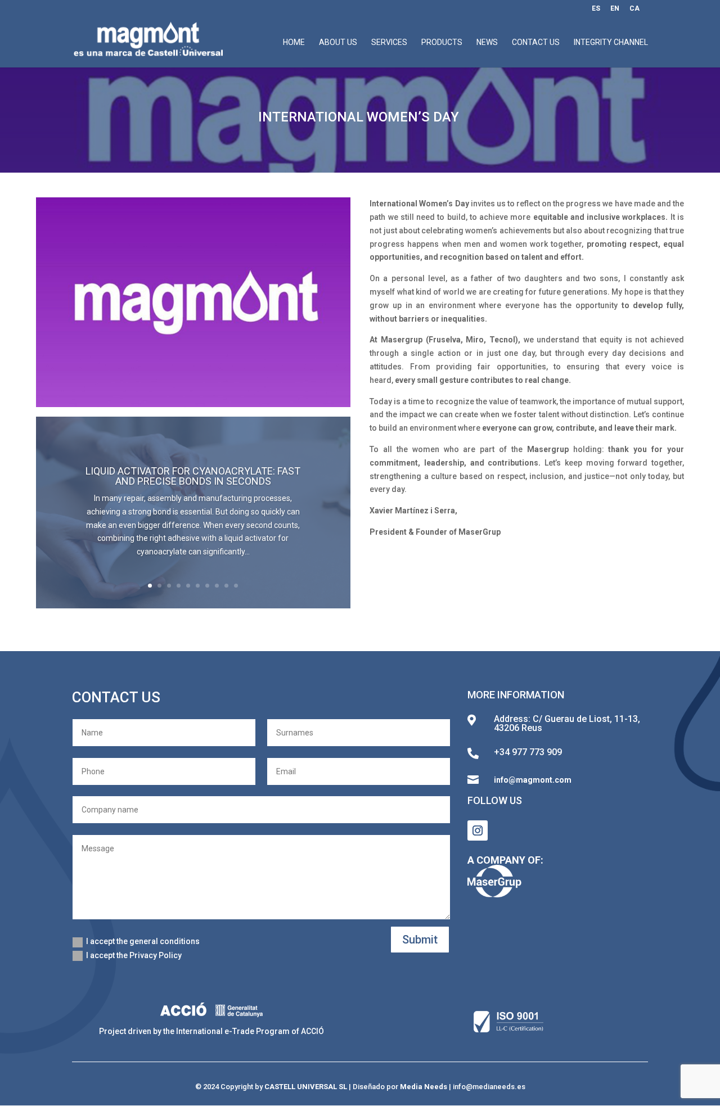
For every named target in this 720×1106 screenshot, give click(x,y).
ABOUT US (338, 42)
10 (236, 586)
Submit (420, 939)
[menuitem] (596, 11)
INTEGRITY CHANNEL (611, 42)
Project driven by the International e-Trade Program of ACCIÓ (211, 1031)
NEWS (487, 42)
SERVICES (389, 42)
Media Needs (423, 1086)
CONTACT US (536, 42)
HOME (294, 42)
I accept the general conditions (143, 941)
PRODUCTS (441, 42)
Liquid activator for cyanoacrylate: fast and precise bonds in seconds (193, 476)
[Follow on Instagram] (477, 830)
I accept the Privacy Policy (134, 955)
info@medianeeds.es (489, 1086)
